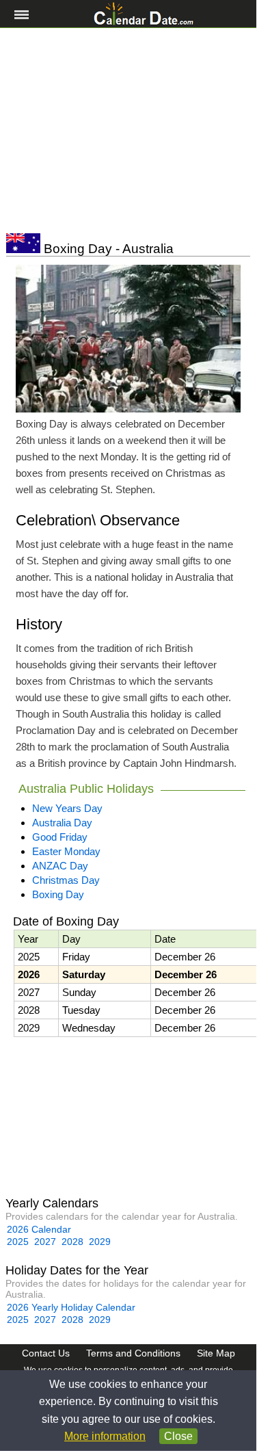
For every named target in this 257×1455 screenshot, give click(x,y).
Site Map (216, 1353)
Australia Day (62, 822)
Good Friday (59, 837)
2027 (45, 1241)
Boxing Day (58, 894)
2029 (100, 1241)
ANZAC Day (60, 865)
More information (105, 1436)
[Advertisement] (128, 130)
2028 (72, 1241)
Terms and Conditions (133, 1353)
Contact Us (46, 1353)
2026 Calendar (39, 1229)
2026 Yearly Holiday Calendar (71, 1307)
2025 (18, 1241)
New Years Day (67, 808)
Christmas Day (66, 880)
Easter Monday (66, 851)
